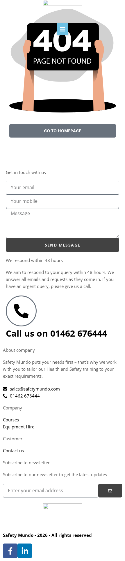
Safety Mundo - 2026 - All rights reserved (47, 535)
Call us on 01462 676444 (56, 333)
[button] (62, 29)
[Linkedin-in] (24, 551)
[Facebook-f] (10, 551)
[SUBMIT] (110, 490)
